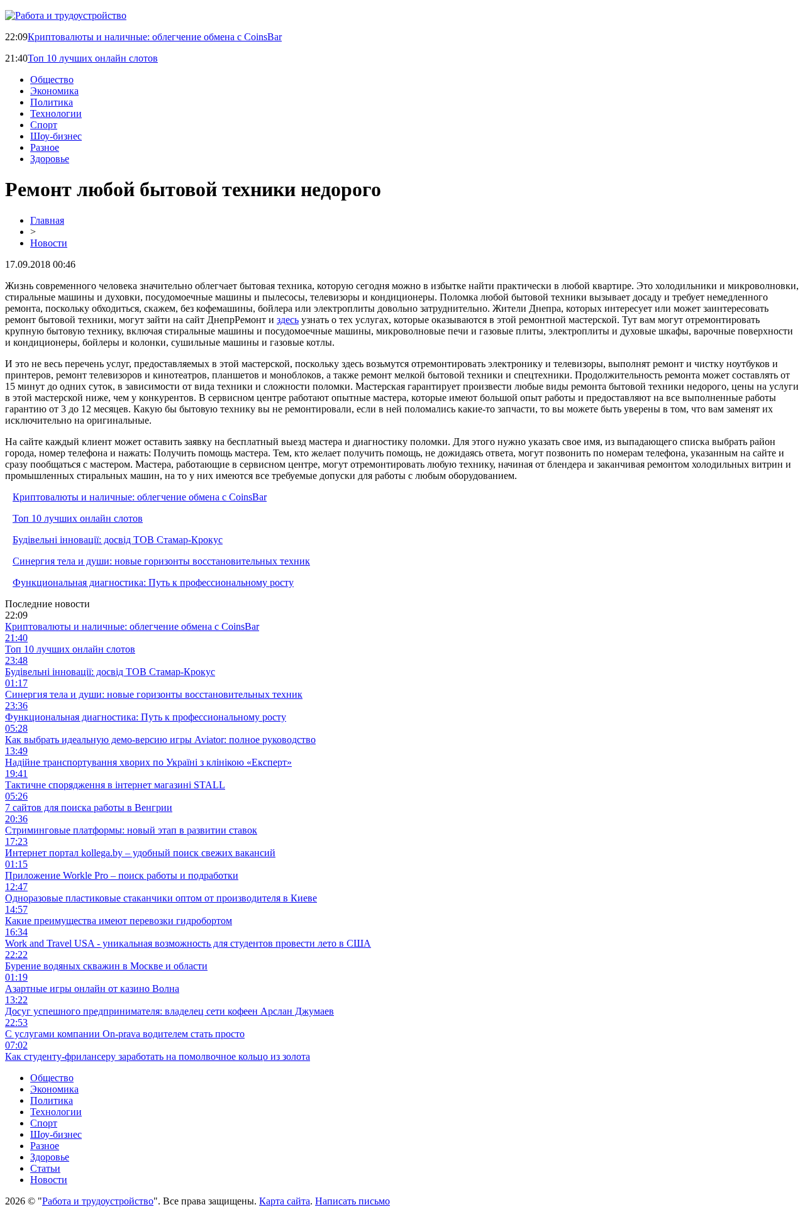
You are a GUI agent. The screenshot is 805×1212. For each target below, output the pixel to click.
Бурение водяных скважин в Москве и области (106, 966)
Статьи (45, 1168)
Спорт (43, 124)
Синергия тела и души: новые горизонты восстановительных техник (161, 561)
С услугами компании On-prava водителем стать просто (125, 1033)
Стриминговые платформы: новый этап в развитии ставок (131, 830)
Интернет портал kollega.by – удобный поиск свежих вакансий (140, 852)
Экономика (54, 90)
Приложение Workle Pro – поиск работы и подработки (121, 875)
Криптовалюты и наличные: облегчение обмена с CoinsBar (155, 36)
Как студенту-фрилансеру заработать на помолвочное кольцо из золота (157, 1056)
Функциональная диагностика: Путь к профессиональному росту (153, 582)
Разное (44, 147)
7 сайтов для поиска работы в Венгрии (88, 807)
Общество (52, 79)
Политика (51, 102)
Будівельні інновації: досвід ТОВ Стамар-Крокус (118, 539)
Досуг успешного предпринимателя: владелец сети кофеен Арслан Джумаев (169, 1011)
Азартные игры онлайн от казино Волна (92, 988)
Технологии (56, 113)
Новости (48, 243)
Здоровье (49, 158)
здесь (288, 319)
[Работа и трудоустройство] (65, 15)
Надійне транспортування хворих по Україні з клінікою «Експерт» (148, 762)
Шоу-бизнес (56, 136)
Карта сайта (284, 1201)
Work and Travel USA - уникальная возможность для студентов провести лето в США (188, 943)
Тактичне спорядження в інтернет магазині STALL (115, 785)
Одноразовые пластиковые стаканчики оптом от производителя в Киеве (161, 898)
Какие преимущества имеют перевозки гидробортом (118, 920)
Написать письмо (352, 1201)
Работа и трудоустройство (97, 1201)
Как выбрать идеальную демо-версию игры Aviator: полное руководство (160, 739)
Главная (47, 220)
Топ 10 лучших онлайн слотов (93, 58)
